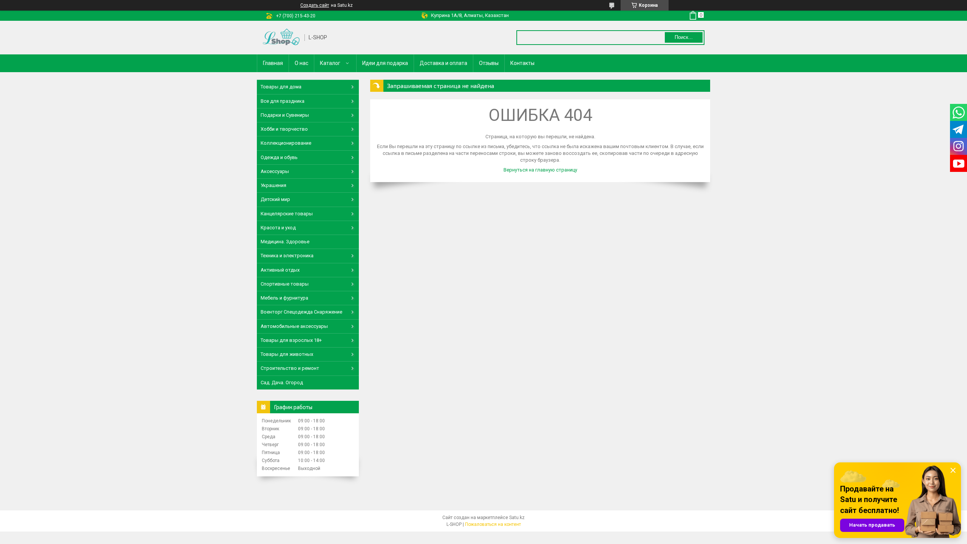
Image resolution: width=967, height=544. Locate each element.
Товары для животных (287, 354)
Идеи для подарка (385, 63)
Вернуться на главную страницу (540, 170)
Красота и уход (278, 227)
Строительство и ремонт (290, 368)
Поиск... (684, 37)
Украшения (273, 185)
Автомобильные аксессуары (294, 326)
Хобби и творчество (284, 129)
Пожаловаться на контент (493, 524)
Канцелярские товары (287, 213)
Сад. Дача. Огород (282, 382)
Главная (273, 63)
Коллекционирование (286, 143)
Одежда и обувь (279, 157)
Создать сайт (314, 5)
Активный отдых (280, 270)
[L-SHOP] (281, 37)
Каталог (330, 63)
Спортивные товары (285, 284)
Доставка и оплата (443, 63)
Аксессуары (275, 171)
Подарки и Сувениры (285, 115)
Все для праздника (282, 101)
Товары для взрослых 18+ (291, 340)
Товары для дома (281, 87)
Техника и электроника (287, 255)
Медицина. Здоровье (285, 241)
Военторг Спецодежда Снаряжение (301, 312)
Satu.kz (517, 517)
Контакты (522, 63)
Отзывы (489, 63)
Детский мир (275, 199)
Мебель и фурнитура (284, 298)
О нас (301, 63)
